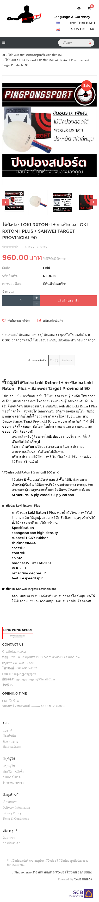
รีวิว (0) (54, 360)
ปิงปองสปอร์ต (83, 879)
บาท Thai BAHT (82, 23)
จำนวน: (8, 291)
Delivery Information (16, 807)
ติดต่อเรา (67, 360)
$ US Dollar (82, 29)
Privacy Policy (12, 813)
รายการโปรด (11, 777)
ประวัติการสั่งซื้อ (13, 772)
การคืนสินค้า (11, 843)
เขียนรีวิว (41, 247)
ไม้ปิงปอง (24, 335)
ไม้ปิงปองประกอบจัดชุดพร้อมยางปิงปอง (35, 55)
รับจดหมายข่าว (13, 783)
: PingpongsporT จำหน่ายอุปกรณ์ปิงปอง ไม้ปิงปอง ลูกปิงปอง (51, 872)
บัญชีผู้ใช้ (9, 766)
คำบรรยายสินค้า (37, 360)
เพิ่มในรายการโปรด (18, 320)
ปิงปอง (36, 335)
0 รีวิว (28, 247)
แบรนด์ (7, 730)
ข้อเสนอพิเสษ (12, 747)
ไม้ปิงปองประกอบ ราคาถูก (76, 340)
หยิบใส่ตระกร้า (68, 300)
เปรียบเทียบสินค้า (52, 320)
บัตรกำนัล (9, 736)
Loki (46, 268)
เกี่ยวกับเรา (10, 802)
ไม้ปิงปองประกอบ (43, 340)
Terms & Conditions (16, 818)
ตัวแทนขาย (10, 741)
